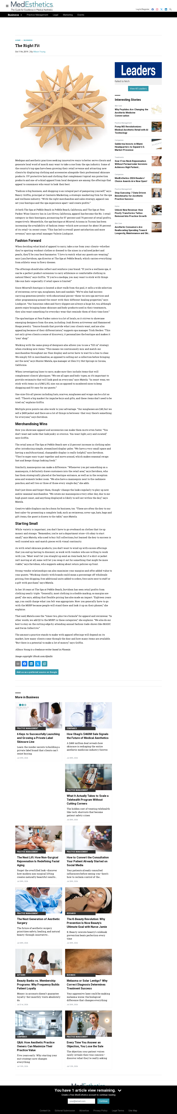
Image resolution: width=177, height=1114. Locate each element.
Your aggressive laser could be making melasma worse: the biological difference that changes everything (88, 997)
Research (71, 913)
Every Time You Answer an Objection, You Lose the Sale (85, 1044)
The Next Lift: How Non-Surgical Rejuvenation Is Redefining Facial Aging (38, 861)
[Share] (24, 663)
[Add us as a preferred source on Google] (44, 663)
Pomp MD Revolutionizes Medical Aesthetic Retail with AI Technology (131, 129)
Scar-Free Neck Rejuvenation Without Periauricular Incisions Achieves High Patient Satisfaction (131, 164)
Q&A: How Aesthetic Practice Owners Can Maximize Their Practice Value (35, 1046)
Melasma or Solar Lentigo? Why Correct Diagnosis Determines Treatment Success (87, 984)
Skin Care (118, 106)
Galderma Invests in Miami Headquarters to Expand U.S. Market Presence (130, 147)
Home (17, 40)
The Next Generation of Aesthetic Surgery (38, 921)
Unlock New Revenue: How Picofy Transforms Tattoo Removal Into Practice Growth (131, 213)
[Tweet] (38, 663)
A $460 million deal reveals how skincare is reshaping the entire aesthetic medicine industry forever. (87, 746)
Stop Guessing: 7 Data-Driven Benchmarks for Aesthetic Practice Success (130, 195)
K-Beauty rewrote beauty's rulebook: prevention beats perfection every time (87, 935)
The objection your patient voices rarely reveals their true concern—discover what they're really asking (87, 1055)
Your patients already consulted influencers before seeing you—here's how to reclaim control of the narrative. (87, 873)
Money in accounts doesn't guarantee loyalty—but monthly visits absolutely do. (38, 997)
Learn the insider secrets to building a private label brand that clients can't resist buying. (38, 750)
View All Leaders (138, 88)
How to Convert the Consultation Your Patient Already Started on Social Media (88, 861)
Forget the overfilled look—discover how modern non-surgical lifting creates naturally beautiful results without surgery (37, 873)
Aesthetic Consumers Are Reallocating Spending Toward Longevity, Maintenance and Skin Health (132, 230)
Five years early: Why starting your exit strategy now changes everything (37, 1058)
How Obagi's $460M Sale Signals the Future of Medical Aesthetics (88, 736)
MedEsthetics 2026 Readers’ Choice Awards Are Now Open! (131, 180)
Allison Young (39, 52)
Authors (21, 975)
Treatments (119, 157)
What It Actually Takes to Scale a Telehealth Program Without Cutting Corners (88, 799)
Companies (119, 140)
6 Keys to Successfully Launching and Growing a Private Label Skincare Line (38, 737)
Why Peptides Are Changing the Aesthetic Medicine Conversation (131, 112)
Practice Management (123, 123)
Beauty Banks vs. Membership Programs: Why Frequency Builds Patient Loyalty (38, 984)
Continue (103, 1101)
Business (28, 40)
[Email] (18, 663)
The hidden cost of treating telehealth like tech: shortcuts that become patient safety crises (88, 812)
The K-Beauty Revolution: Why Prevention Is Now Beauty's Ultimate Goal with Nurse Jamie (87, 922)
